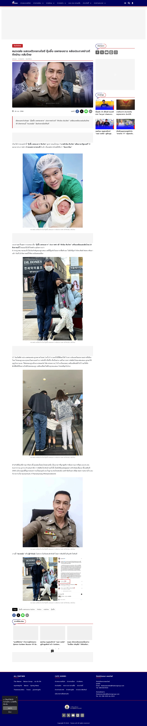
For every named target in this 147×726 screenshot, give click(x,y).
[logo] (15, 3)
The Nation (17, 681)
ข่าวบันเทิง (21, 59)
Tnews (28, 690)
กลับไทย (46, 609)
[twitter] (82, 111)
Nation (26, 686)
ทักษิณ (39, 609)
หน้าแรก (14, 59)
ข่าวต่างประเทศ (59, 690)
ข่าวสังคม (80, 681)
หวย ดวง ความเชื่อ (69, 686)
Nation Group (27, 681)
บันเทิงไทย (29, 59)
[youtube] (106, 52)
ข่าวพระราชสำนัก (60, 681)
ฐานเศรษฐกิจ (37, 690)
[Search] (129, 3)
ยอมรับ (10, 708)
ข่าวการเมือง (71, 681)
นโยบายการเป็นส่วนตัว (62, 694)
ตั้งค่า (10, 712)
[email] (90, 111)
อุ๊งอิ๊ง (53, 609)
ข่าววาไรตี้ (80, 686)
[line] (86, 111)
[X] (102, 52)
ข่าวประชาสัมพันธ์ (81, 690)
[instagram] (116, 52)
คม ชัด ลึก (37, 681)
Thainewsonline (19, 690)
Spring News (34, 686)
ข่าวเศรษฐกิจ (70, 690)
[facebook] (77, 111)
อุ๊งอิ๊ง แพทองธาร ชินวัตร (27, 609)
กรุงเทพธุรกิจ (18, 686)
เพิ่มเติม (5, 704)
